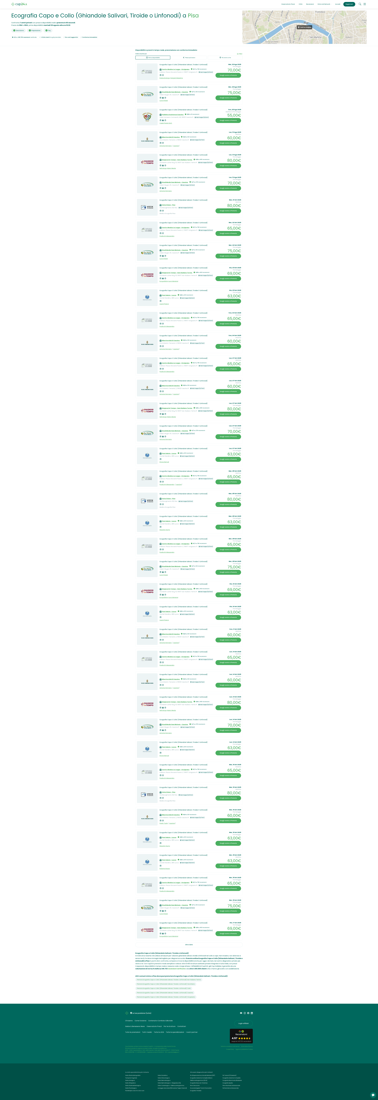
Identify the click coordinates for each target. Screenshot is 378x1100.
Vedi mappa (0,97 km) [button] (186, 207)
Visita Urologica (130, 1080)
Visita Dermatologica (164, 1080)
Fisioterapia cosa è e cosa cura (134, 1090)
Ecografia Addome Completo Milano (201, 1078)
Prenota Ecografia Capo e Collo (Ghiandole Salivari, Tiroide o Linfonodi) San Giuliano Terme (169, 980)
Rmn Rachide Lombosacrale (231, 1085)
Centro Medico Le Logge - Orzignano (175, 69)
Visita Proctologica (131, 1088)
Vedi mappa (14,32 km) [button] (188, 298)
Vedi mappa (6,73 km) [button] (206, 72)
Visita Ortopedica (130, 1083)
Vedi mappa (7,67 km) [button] (188, 95)
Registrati (349, 4)
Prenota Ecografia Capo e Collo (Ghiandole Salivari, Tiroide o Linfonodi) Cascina (165, 993)
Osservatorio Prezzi (288, 4)
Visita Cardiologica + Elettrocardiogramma (171, 1085)
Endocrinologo (165, 78)
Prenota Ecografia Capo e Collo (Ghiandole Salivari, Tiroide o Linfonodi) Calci (164, 988)
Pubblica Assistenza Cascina (173, 115)
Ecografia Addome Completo (231, 1078)
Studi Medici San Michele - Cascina (175, 92)
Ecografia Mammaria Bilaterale (232, 1080)
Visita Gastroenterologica (133, 1085)
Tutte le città (159, 1032)
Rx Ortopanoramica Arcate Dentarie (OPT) (202, 1075)
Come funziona (140, 1021)
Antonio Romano (166, 146)
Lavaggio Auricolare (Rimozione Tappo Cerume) (172, 1088)
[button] (365, 4)
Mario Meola (171, 168)
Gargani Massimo (176, 78)
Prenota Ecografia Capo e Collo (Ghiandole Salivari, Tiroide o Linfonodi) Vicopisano (166, 997)
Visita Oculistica (162, 1075)
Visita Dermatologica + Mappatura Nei (169, 1083)
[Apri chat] (373, 1095)
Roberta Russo (165, 869)
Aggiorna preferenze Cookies (244, 1049)
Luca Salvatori (173, 281)
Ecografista (164, 281)
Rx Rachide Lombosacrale (231, 1088)
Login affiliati (243, 1023)
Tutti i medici (147, 1032)
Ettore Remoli (164, 462)
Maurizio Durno (165, 530)
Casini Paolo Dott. (166, 123)
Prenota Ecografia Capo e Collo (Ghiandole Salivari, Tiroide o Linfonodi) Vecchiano (166, 984)
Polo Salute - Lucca (169, 295)
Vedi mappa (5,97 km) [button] (206, 162)
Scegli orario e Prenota (228, 75)
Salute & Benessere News (135, 1026)
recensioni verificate (176, 969)
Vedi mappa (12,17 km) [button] (198, 140)
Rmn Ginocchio (195, 1085)
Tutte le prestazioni (132, 1032)
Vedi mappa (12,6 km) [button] (202, 117)
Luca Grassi (164, 101)
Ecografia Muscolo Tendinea (199, 1083)
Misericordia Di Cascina (171, 137)
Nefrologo (163, 168)
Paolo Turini (164, 823)
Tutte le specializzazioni (175, 1032)
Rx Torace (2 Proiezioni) (229, 1075)
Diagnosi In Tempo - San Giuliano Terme (177, 160)
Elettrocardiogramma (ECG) (198, 1080)
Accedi (337, 4)
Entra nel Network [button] (324, 4)
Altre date (189, 945)
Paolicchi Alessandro (167, 236)
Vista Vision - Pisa (168, 205)
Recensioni (310, 4)
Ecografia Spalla (228, 1083)
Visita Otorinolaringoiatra (132, 1075)
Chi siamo (129, 1021)
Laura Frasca (164, 304)
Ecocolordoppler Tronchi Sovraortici (201, 1088)
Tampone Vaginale (131, 1078)
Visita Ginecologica (164, 1078)
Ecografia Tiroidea (195, 1090)
